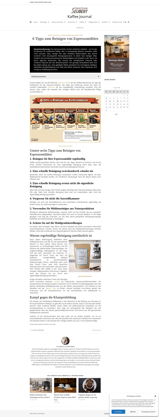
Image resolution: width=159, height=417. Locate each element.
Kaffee (82, 22)
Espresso (51, 87)
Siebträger (43, 22)
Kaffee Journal (117, 22)
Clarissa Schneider (38, 330)
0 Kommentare (96, 330)
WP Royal (41, 413)
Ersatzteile (71, 22)
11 (110, 101)
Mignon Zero (51, 288)
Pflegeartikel (93, 22)
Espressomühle (64, 83)
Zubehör (105, 22)
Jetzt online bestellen (85, 276)
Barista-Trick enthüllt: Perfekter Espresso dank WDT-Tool (65, 397)
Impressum (108, 413)
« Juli (116, 114)
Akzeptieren (118, 411)
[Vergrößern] (98, 99)
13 (117, 101)
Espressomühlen (57, 22)
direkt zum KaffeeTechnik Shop (40, 2)
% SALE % (80, 28)
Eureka (56, 281)
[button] (155, 396)
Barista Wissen (54, 35)
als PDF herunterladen (65, 146)
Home (35, 22)
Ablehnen (133, 411)
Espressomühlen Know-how (72, 35)
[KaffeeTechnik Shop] (79, 10)
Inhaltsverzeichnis (38, 76)
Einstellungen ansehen (148, 411)
